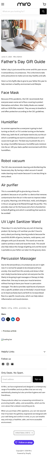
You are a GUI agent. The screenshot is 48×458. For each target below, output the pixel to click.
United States (22, 433)
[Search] (43, 11)
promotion (22, 308)
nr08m (15, 308)
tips (29, 308)
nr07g (10, 308)
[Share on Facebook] (3, 319)
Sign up (38, 379)
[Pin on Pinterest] (18, 319)
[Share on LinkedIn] (13, 319)
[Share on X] (8, 319)
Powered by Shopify (24, 453)
